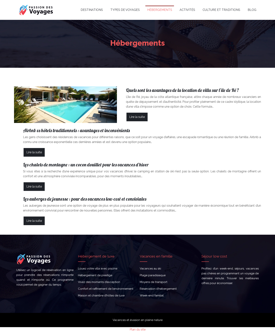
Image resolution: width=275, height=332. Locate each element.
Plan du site (138, 329)
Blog (252, 10)
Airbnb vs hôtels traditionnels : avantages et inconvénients (76, 130)
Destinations (92, 10)
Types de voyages (125, 10)
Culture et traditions (221, 10)
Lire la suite (137, 117)
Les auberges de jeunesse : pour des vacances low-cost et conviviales (84, 199)
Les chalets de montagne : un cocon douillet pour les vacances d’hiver (86, 164)
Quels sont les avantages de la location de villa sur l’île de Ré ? (182, 90)
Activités (187, 10)
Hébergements (159, 10)
